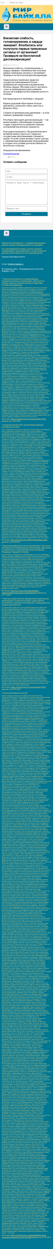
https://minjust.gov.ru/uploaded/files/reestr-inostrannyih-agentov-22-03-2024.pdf (24, 1236)
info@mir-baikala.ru (15, 264)
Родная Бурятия (11, 154)
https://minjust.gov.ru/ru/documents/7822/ (28, 687)
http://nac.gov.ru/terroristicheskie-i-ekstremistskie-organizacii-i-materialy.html (20, 592)
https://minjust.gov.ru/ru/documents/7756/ (28, 419)
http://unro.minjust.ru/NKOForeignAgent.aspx (29, 540)
